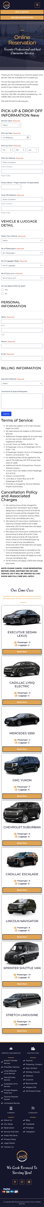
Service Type (10, 121)
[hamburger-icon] (37, 5)
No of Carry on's (12, 273)
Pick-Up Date (11, 133)
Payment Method (12, 379)
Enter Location (6, 167)
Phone (8, 341)
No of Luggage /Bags (14, 261)
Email (7, 354)
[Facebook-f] (15, 1182)
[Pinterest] (29, 1182)
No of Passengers (12, 248)
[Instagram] (22, 1182)
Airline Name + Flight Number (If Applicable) (20, 183)
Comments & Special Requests (14, 391)
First (2, 326)
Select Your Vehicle (13, 236)
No (6, 293)
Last (2, 334)
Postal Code (5, 176)
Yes (6, 290)
